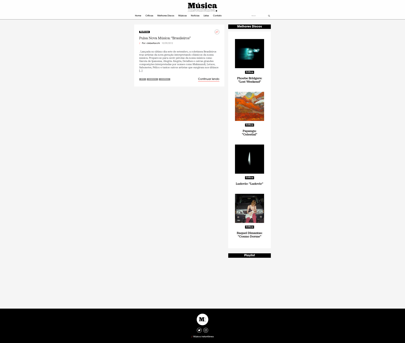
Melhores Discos (165, 16)
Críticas (149, 16)
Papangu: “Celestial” (249, 132)
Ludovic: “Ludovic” (249, 183)
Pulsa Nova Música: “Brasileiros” (165, 38)
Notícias (195, 16)
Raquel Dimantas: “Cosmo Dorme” (249, 234)
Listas (206, 16)
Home (138, 16)
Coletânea (165, 79)
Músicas (182, 16)
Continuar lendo (208, 79)
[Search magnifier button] (269, 15)
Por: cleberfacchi (151, 43)
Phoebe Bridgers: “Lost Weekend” (249, 79)
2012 (142, 79)
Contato (217, 16)
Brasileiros (152, 79)
